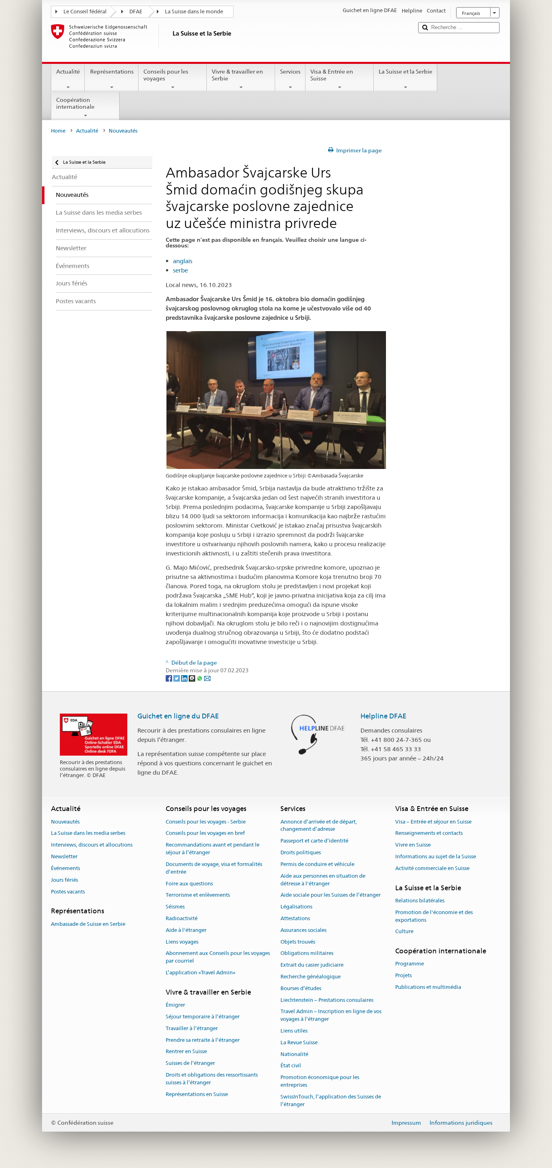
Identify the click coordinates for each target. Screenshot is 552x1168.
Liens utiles (294, 1031)
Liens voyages (182, 942)
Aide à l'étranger (186, 930)
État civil (290, 1066)
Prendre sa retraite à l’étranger (203, 1040)
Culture (404, 932)
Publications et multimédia (428, 987)
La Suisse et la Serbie (405, 71)
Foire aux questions (189, 884)
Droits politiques (300, 852)
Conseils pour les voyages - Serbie (206, 822)
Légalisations (296, 907)
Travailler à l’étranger (192, 1028)
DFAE (135, 11)
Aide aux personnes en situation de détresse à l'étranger (322, 880)
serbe (180, 270)
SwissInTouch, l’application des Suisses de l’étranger (330, 1100)
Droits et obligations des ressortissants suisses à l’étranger (212, 1079)
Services (290, 71)
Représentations (112, 71)
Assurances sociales (303, 930)
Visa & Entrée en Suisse (331, 75)
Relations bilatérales (420, 901)
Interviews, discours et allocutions (92, 845)
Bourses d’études (300, 988)
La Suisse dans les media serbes (88, 833)
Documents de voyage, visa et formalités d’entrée (214, 868)
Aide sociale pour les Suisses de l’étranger (330, 895)
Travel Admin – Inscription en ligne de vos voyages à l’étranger (330, 1015)
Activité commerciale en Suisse (432, 868)
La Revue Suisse (299, 1042)
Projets (403, 976)
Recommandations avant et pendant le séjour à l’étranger (212, 849)
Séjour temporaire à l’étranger (203, 1017)
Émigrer (175, 1005)
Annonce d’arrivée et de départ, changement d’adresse (318, 825)
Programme (409, 964)
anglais (182, 261)
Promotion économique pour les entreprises (319, 1081)
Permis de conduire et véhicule (317, 864)
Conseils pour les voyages (165, 75)
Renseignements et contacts (429, 833)
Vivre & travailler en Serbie (237, 75)
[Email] (207, 678)
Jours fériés (64, 880)
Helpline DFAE (383, 716)
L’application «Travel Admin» (201, 972)
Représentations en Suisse (197, 1094)
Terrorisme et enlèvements (198, 895)
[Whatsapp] (200, 678)
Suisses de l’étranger (190, 1063)
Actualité (68, 71)
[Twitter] (177, 678)
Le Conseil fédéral (85, 11)
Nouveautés (65, 822)
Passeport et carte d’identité (314, 841)
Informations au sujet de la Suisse (435, 856)
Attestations (295, 918)
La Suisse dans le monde (194, 11)
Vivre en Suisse (413, 845)
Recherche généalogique (310, 977)
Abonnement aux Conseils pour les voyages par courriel (218, 957)
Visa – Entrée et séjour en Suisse (433, 822)
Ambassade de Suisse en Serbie (88, 924)
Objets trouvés (297, 942)
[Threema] (192, 678)
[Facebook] (169, 678)
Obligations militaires (306, 953)
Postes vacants (68, 892)
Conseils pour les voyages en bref (205, 833)
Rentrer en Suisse (186, 1052)
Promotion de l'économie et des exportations (434, 916)
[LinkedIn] (185, 678)
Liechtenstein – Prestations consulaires (326, 1000)
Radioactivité (182, 918)
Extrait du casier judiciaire (311, 965)
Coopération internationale (75, 103)
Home (58, 131)
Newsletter (64, 856)
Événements (65, 868)
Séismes (175, 907)
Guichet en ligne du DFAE (178, 716)
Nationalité (294, 1054)
